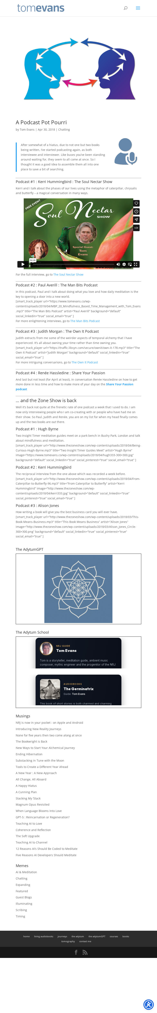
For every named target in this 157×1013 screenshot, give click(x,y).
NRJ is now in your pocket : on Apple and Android (49, 723)
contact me (85, 941)
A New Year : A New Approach (36, 773)
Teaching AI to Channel (31, 842)
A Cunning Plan (26, 792)
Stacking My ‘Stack (28, 798)
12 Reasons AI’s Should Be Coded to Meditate (46, 849)
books (125, 936)
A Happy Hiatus (26, 786)
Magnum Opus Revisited (32, 804)
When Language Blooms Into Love (39, 811)
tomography (68, 941)
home (26, 936)
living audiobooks (43, 936)
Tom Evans (27, 129)
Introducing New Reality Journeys (38, 729)
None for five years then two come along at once (49, 735)
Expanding (23, 885)
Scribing (21, 910)
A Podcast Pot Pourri (41, 122)
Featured (22, 891)
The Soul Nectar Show (68, 274)
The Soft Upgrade (28, 836)
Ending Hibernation (29, 754)
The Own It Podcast (85, 362)
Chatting (64, 129)
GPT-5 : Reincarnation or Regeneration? (43, 817)
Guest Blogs (24, 897)
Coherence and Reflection (33, 830)
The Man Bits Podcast (85, 321)
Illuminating (24, 904)
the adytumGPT (97, 936)
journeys (62, 936)
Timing (20, 916)
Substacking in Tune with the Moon (40, 760)
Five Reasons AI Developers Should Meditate (46, 855)
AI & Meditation (26, 872)
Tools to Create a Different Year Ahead (42, 767)
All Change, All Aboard (31, 779)
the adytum (78, 936)
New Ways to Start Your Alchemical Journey (45, 748)
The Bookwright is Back (31, 741)
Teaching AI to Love (29, 823)
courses (114, 936)
